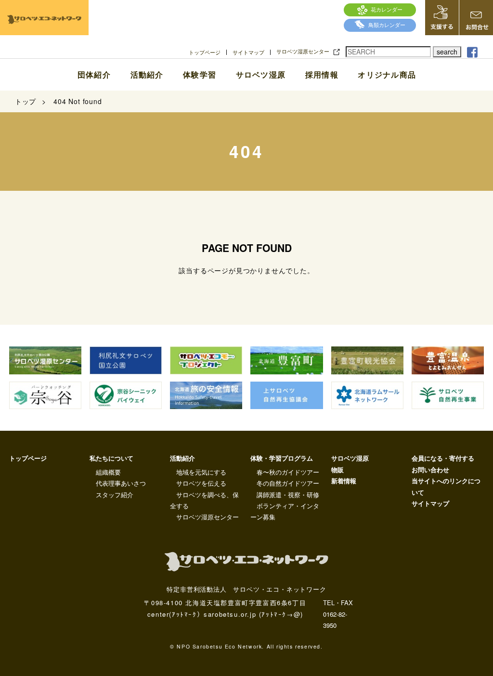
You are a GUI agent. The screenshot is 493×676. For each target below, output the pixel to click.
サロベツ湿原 (260, 75)
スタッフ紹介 (114, 494)
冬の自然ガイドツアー (288, 483)
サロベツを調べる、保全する (204, 500)
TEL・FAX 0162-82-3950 (338, 614)
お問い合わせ (430, 469)
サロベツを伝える (201, 483)
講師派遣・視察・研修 (288, 494)
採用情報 (321, 75)
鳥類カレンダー (386, 24)
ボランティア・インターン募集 (284, 511)
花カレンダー (386, 9)
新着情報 (343, 480)
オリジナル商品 (387, 75)
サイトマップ (248, 52)
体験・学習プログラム (281, 458)
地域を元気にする (201, 472)
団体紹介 (94, 75)
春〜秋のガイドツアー (288, 472)
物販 (337, 469)
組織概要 (108, 472)
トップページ (205, 52)
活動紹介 (146, 75)
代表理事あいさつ (121, 483)
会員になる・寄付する (443, 458)
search (447, 51)
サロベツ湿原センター (302, 51)
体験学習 (199, 75)
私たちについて (111, 458)
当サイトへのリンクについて (446, 486)
